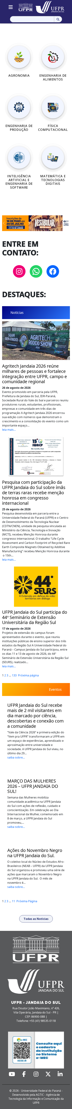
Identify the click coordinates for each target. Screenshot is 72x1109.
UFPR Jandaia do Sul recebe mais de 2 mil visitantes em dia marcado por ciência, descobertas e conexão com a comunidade (35, 716)
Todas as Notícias (36, 919)
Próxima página (28, 675)
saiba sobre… (16, 757)
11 (13, 901)
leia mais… (9, 430)
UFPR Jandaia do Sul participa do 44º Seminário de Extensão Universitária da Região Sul (34, 617)
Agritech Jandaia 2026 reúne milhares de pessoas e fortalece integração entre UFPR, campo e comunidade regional (34, 373)
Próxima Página (26, 901)
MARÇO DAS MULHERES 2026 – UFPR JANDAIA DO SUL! (32, 786)
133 (14, 675)
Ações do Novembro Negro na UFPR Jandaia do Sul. (34, 853)
